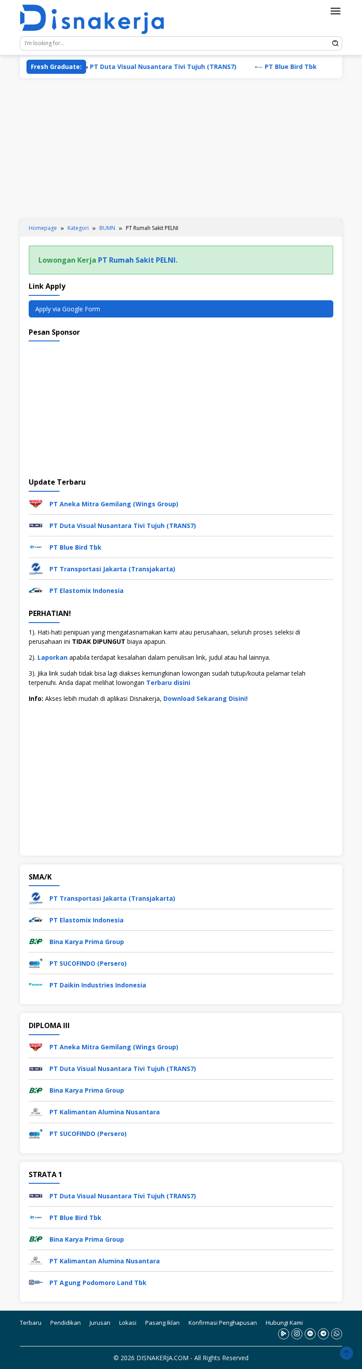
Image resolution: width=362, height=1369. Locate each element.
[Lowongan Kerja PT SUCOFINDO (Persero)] (36, 962)
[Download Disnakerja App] (283, 1333)
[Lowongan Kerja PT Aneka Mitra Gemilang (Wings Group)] (36, 503)
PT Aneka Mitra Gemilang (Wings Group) (113, 504)
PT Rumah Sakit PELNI (137, 260)
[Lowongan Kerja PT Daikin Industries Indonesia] (36, 984)
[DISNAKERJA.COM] (97, 19)
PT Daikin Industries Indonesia (97, 985)
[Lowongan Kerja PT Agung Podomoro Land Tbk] (36, 1281)
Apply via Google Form (67, 309)
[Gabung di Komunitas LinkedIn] (310, 1333)
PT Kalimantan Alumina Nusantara (104, 1112)
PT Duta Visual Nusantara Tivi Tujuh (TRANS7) (142, 66)
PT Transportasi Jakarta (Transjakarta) (112, 569)
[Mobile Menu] (335, 11)
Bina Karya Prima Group (86, 941)
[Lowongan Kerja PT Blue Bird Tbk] (36, 546)
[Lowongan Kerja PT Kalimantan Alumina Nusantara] (36, 1111)
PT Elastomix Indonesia (86, 590)
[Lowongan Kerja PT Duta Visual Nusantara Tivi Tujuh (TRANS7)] (36, 524)
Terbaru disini (168, 682)
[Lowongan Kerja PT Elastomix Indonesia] (36, 589)
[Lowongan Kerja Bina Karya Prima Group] (36, 941)
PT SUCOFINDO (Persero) (88, 963)
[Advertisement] (181, 149)
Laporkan (53, 657)
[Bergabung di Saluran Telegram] (323, 1333)
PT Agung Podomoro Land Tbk (98, 1282)
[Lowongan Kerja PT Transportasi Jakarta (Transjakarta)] (36, 568)
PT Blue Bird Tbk (270, 66)
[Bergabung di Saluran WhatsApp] (336, 1333)
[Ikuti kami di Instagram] (296, 1333)
